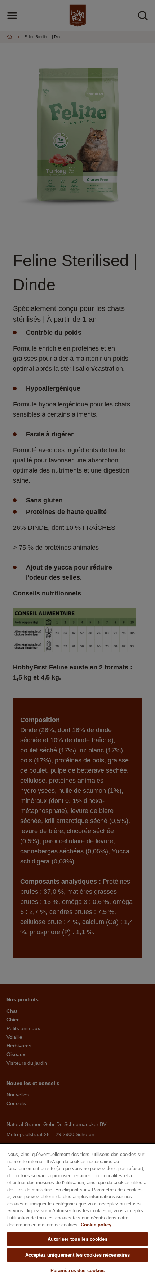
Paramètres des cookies (77, 1270)
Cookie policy (96, 1224)
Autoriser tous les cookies (77, 1239)
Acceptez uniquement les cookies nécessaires (77, 1255)
